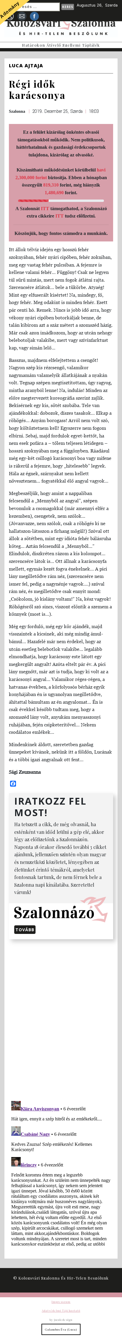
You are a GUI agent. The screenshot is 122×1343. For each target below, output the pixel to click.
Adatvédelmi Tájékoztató (61, 1310)
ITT (45, 208)
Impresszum (61, 1301)
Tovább (24, 929)
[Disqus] (61, 1019)
